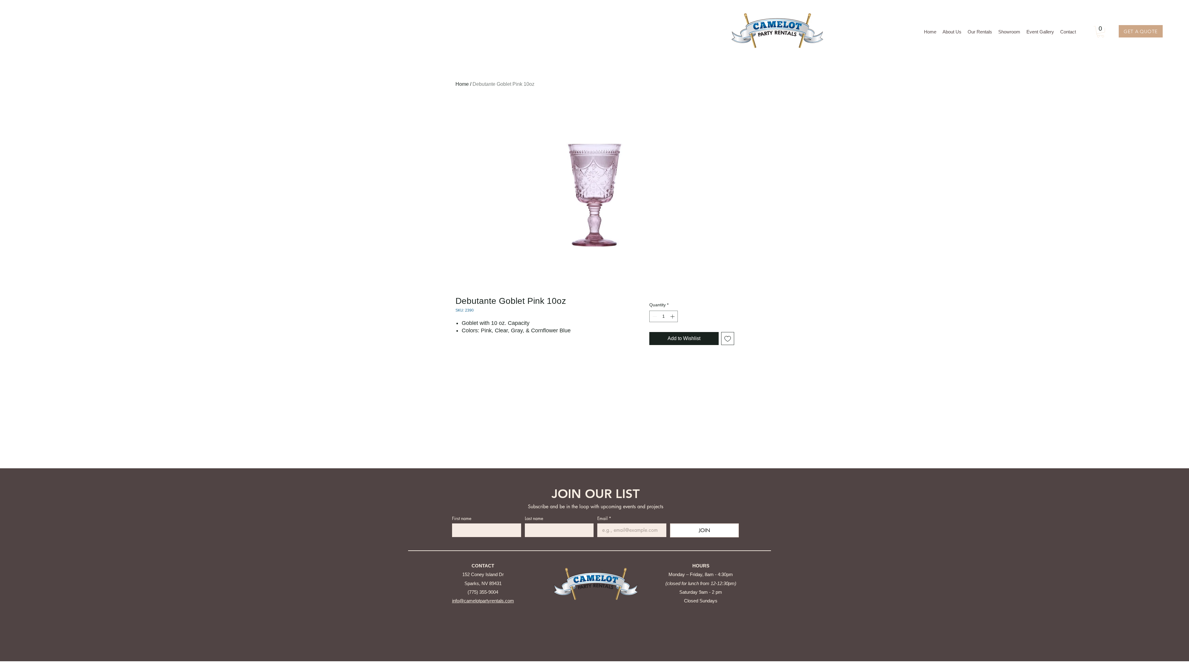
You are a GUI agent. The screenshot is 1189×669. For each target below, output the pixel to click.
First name (461, 518)
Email (604, 518)
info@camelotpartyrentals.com (483, 600)
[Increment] (673, 316)
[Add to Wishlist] (727, 338)
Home (462, 84)
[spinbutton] (663, 316)
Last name (534, 518)
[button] (980, 32)
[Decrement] (654, 316)
